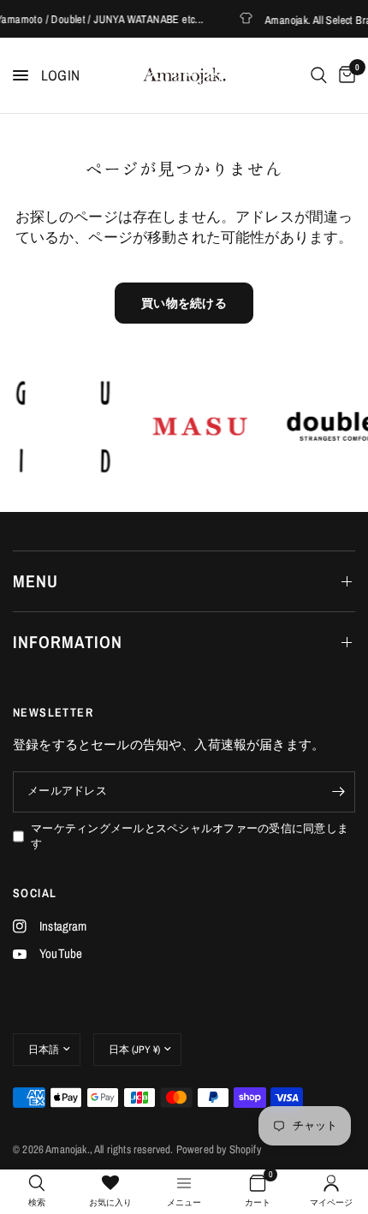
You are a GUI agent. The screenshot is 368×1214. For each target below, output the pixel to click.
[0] (344, 75)
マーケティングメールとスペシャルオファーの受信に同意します (189, 836)
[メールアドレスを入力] (338, 791)
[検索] (319, 75)
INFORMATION (67, 641)
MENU (35, 580)
